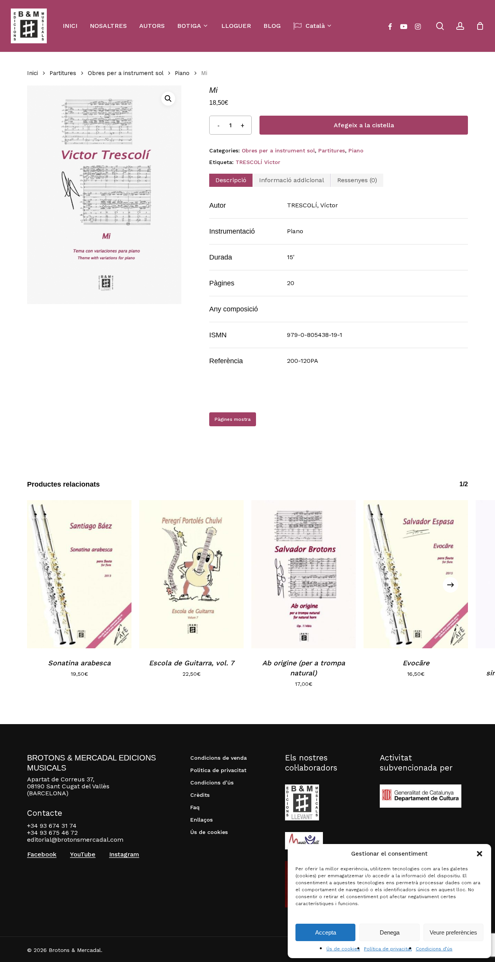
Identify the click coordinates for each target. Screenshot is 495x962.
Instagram (124, 854)
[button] (479, 854)
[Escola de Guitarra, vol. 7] (191, 574)
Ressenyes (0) (357, 180)
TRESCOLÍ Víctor (258, 162)
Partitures (63, 73)
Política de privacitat (388, 949)
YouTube (83, 854)
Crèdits (200, 795)
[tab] (231, 180)
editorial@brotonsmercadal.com (75, 839)
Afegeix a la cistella (364, 125)
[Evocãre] (416, 574)
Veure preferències (453, 932)
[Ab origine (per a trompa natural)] (303, 574)
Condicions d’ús (434, 949)
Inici (32, 73)
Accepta (325, 932)
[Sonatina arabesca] (79, 574)
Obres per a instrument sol (125, 73)
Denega (389, 932)
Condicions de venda (218, 758)
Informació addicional (291, 180)
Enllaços (201, 820)
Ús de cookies (343, 949)
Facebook (41, 854)
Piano (182, 73)
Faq (195, 807)
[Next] (450, 585)
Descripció (230, 180)
